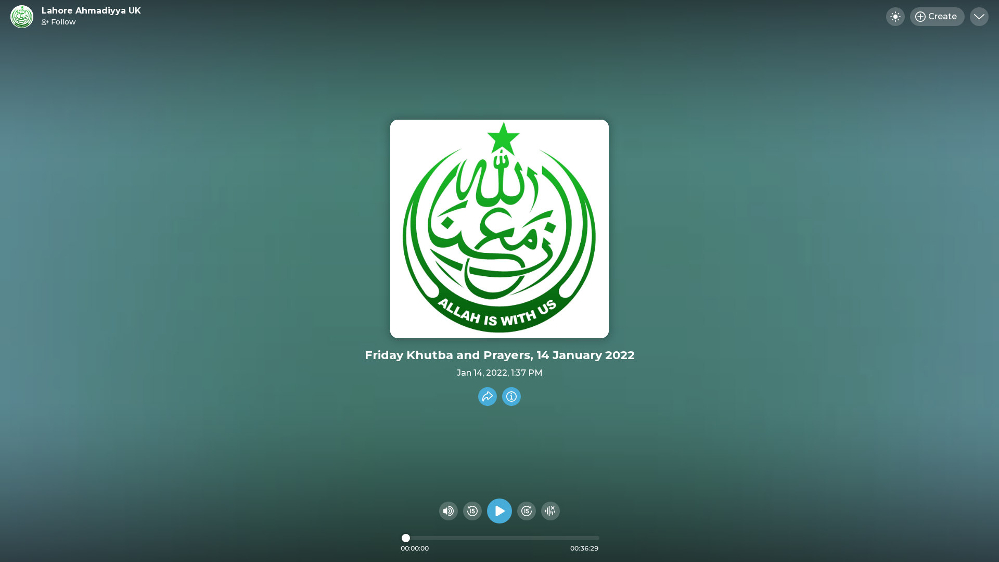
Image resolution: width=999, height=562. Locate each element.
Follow (63, 22)
